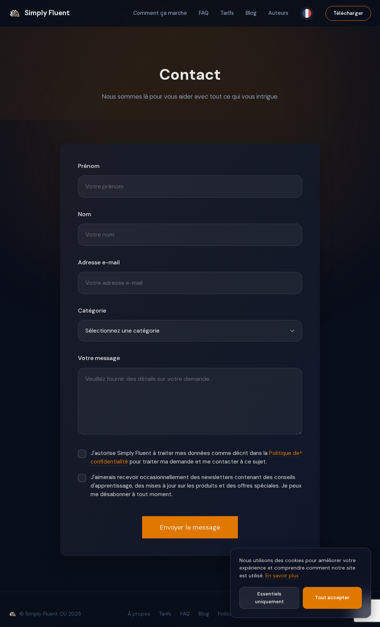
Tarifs (227, 13)
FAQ (204, 13)
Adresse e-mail (99, 262)
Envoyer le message (190, 527)
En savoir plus (282, 575)
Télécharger (348, 13)
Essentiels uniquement (269, 597)
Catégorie (92, 310)
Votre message (99, 358)
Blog (251, 13)
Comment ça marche (160, 13)
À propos (139, 614)
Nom (84, 214)
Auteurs (278, 13)
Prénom (88, 166)
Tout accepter (332, 597)
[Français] (307, 13)
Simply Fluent (47, 13)
